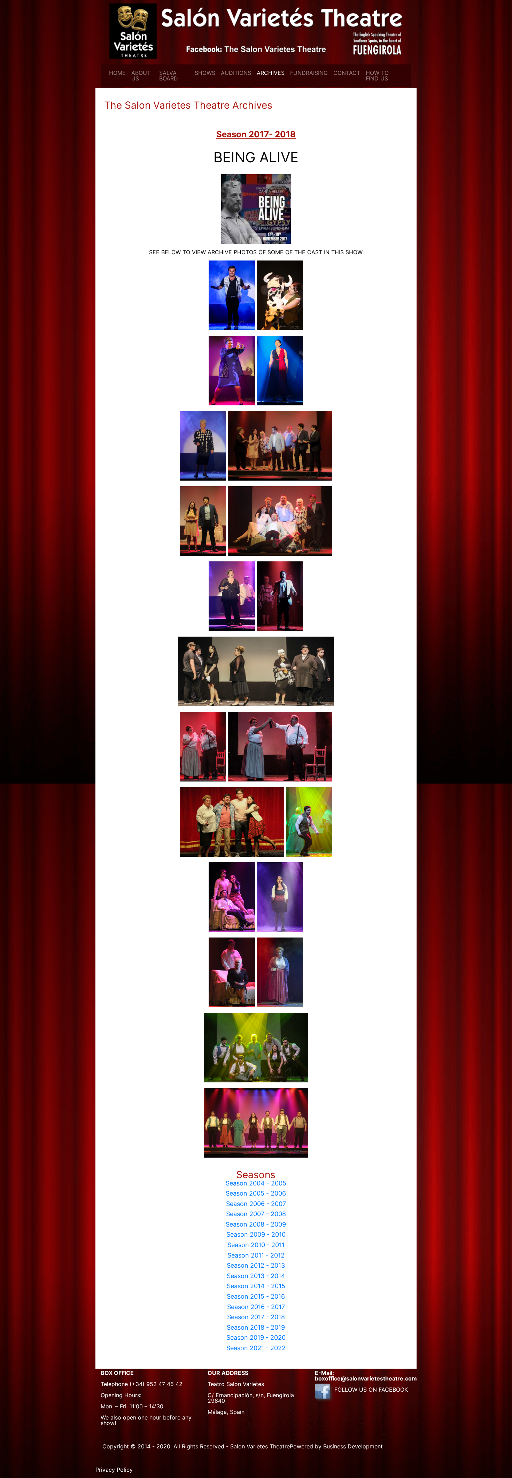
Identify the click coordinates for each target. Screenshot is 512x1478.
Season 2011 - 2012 (256, 1255)
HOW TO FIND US (377, 75)
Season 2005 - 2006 (256, 1193)
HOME (117, 72)
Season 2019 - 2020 (256, 1337)
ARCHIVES (271, 72)
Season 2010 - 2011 (256, 1244)
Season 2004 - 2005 (256, 1183)
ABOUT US (140, 75)
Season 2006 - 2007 (256, 1203)
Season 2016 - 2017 (256, 1306)
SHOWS (205, 72)
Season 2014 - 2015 (256, 1286)
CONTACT (346, 72)
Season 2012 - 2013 (256, 1265)
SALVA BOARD (168, 75)
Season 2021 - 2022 (256, 1348)
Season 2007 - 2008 (256, 1214)
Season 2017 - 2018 (256, 1317)
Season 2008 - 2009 (256, 1224)
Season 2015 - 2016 (256, 1296)
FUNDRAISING (309, 72)
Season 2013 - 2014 (256, 1275)
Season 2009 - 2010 (256, 1234)
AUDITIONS (236, 72)
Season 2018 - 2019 (256, 1327)
